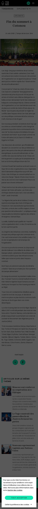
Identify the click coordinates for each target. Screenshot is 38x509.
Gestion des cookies (14, 490)
